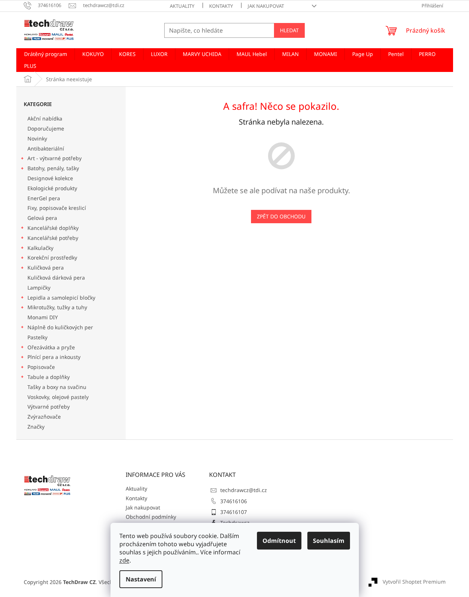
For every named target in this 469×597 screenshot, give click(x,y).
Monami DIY (42, 317)
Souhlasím (328, 541)
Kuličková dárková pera (56, 277)
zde (124, 560)
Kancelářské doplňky (53, 227)
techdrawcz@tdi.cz (243, 490)
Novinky (37, 138)
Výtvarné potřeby (48, 406)
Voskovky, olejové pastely (58, 396)
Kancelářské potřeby (52, 237)
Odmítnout (279, 541)
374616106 (233, 501)
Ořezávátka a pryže (51, 347)
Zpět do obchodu (281, 216)
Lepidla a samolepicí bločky (61, 297)
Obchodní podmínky (151, 516)
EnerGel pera (43, 198)
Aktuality (182, 6)
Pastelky (37, 337)
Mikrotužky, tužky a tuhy (57, 307)
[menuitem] (46, 54)
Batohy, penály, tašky (53, 168)
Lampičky (38, 287)
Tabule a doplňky (48, 376)
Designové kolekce (50, 178)
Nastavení (141, 579)
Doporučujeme (45, 128)
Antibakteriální (45, 148)
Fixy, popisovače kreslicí (56, 207)
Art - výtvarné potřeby (54, 158)
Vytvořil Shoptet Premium (414, 581)
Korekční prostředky (52, 257)
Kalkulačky (40, 247)
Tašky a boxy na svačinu (56, 386)
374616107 (233, 511)
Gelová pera (42, 217)
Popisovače (41, 366)
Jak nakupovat (266, 6)
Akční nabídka (44, 118)
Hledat (289, 30)
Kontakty (221, 6)
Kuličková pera (45, 267)
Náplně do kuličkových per (60, 327)
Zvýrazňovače (44, 416)
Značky (35, 426)
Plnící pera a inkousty (53, 356)
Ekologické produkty (52, 188)
